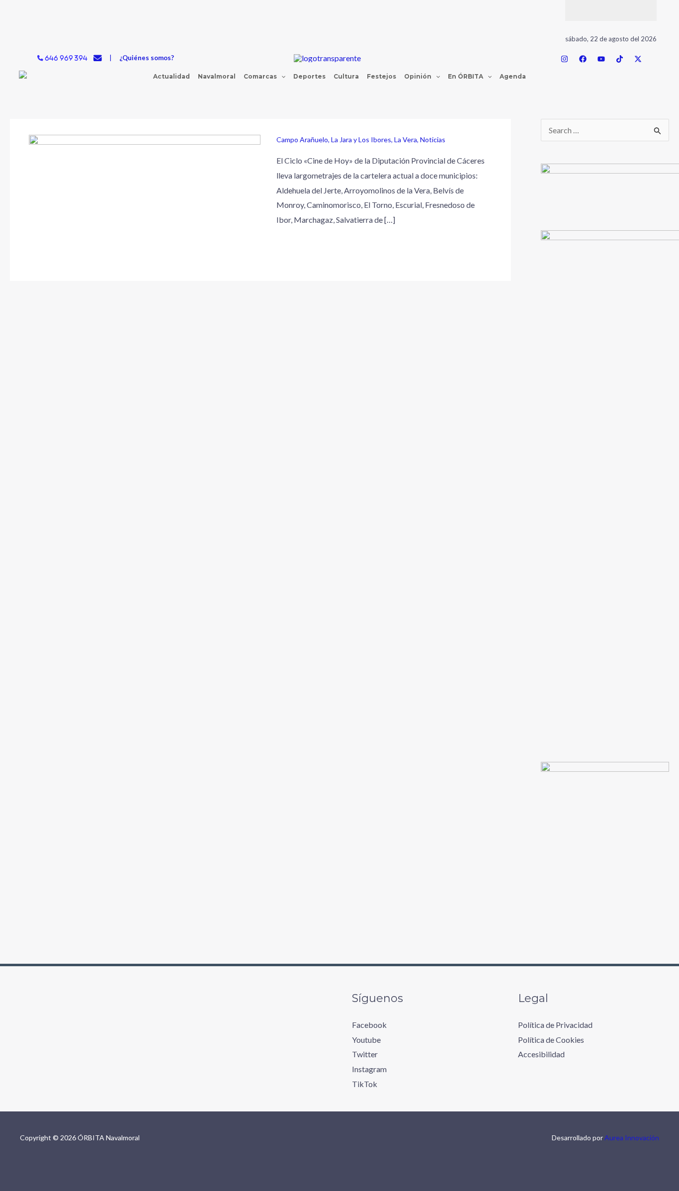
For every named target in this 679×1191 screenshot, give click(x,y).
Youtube (366, 1039)
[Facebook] (583, 59)
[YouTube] (601, 59)
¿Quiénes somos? (146, 58)
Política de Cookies (551, 1039)
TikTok (364, 1084)
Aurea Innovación (631, 1137)
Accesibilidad (541, 1054)
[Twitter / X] (638, 59)
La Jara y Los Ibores (361, 139)
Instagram (369, 1069)
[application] (281, 76)
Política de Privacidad (555, 1024)
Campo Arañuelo (302, 139)
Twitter (365, 1054)
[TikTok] (619, 59)
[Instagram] (564, 59)
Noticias (432, 139)
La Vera (405, 139)
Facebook (369, 1024)
